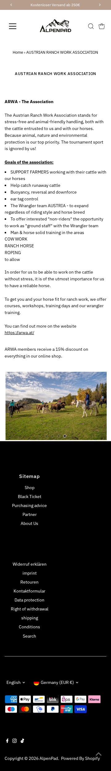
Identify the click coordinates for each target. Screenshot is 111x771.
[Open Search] (91, 26)
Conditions (29, 627)
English (13, 682)
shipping (29, 618)
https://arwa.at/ (19, 332)
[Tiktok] (22, 741)
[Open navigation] (16, 26)
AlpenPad (48, 758)
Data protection (29, 600)
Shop (30, 487)
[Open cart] (102, 26)
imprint (30, 573)
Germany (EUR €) (57, 682)
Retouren (29, 582)
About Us (29, 523)
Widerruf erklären (30, 564)
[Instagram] (14, 741)
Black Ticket (29, 496)
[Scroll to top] (98, 754)
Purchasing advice (29, 505)
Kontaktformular (29, 591)
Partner (30, 514)
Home (18, 52)
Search (29, 636)
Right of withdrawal (29, 609)
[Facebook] (7, 741)
